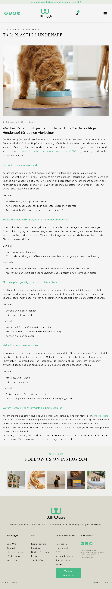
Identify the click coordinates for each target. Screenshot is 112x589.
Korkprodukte (38, 544)
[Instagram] (10, 13)
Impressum (61, 544)
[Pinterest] (14, 13)
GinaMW (33, 122)
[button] (105, 13)
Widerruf (60, 564)
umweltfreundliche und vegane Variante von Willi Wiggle (52, 151)
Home (5, 29)
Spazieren (36, 548)
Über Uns (11, 544)
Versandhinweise (65, 556)
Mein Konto (12, 560)
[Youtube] (18, 13)
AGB (58, 552)
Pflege (34, 556)
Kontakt (11, 548)
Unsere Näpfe (100, 415)
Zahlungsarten (63, 560)
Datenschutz (62, 548)
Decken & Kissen (40, 552)
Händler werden (15, 556)
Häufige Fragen (15, 552)
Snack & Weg (38, 560)
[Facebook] (6, 13)
